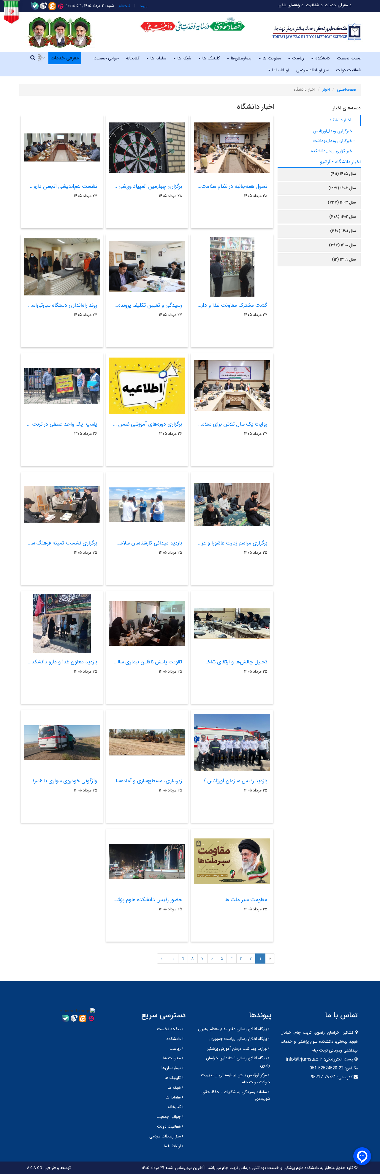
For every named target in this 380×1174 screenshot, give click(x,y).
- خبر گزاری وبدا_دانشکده (333, 151)
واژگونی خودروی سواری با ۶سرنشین (59, 781)
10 (172, 958)
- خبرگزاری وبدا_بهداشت (334, 141)
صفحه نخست (349, 58)
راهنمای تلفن (289, 5)
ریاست (297, 58)
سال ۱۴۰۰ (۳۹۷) (342, 245)
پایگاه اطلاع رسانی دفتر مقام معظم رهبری (232, 1029)
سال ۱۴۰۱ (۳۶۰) (343, 231)
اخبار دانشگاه (340, 120)
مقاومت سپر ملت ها (245, 900)
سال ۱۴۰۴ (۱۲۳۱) (342, 188)
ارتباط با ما (280, 70)
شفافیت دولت (348, 70)
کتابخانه (132, 58)
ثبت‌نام (124, 6)
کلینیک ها (210, 58)
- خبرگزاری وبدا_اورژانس (334, 131)
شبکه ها (183, 58)
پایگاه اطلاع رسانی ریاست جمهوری (238, 1038)
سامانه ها (157, 58)
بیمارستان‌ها (240, 58)
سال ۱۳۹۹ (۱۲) (344, 259)
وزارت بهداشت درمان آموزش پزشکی (237, 1048)
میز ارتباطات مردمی (312, 70)
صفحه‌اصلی (346, 89)
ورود (144, 6)
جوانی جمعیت (106, 58)
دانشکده (322, 58)
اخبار (326, 89)
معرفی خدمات (336, 5)
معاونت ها (271, 58)
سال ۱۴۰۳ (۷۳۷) (342, 202)
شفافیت (312, 5)
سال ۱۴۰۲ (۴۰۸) (342, 216)
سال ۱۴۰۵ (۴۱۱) (343, 174)
